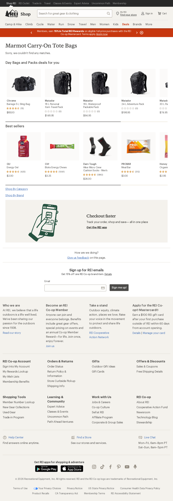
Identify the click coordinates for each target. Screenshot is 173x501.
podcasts (135, 467)
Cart (164, 13)
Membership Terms (94, 493)
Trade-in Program (13, 417)
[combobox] (74, 13)
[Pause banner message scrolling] (141, 33)
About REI (143, 402)
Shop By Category (16, 188)
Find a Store (84, 437)
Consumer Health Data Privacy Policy (140, 488)
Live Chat (150, 437)
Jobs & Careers (101, 402)
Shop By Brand (14, 195)
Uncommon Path (57, 416)
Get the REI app (96, 227)
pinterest (119, 467)
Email (47, 281)
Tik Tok (102, 467)
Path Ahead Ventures (60, 421)
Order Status (55, 366)
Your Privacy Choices (49, 488)
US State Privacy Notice (101, 488)
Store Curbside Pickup (61, 380)
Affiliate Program (102, 417)
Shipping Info (56, 385)
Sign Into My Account (16, 366)
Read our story (12, 332)
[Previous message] (31, 33)
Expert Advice (56, 406)
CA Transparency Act (66, 493)
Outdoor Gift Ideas (103, 366)
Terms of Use (20, 488)
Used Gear (9, 412)
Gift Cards (98, 371)
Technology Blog (147, 417)
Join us (50, 346)
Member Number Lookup (19, 402)
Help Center (15, 437)
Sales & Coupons (147, 366)
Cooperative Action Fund (152, 407)
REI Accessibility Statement (126, 493)
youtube (127, 467)
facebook (110, 467)
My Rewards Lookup (15, 371)
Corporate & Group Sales (107, 422)
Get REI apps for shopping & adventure (59, 462)
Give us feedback (78, 257)
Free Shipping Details (150, 371)
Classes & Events (57, 411)
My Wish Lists (11, 376)
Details (108, 274)
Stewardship (144, 422)
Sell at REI (98, 412)
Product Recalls (40, 493)
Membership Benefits (16, 381)
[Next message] (137, 33)
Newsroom (143, 412)
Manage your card (154, 332)
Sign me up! (119, 287)
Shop (25, 13)
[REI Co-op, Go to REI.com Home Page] (11, 13)
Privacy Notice (74, 488)
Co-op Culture (101, 407)
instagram (94, 467)
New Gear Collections (16, 407)
